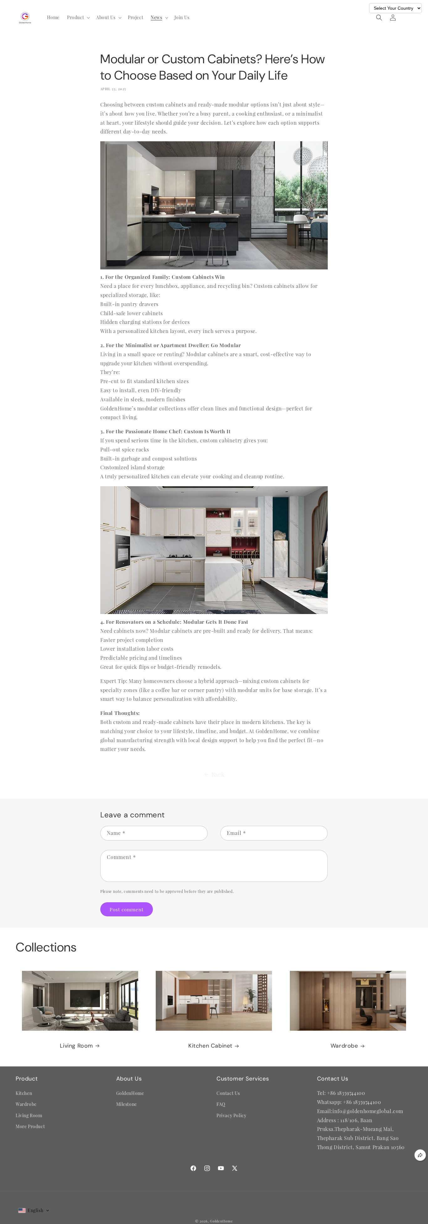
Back (217, 774)
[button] (77, 17)
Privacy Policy (231, 1115)
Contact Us (228, 1093)
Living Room (76, 1046)
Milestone (126, 1104)
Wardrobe (344, 1046)
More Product (30, 1126)
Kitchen (24, 1093)
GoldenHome (130, 1093)
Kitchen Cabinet (210, 1046)
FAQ (221, 1104)
